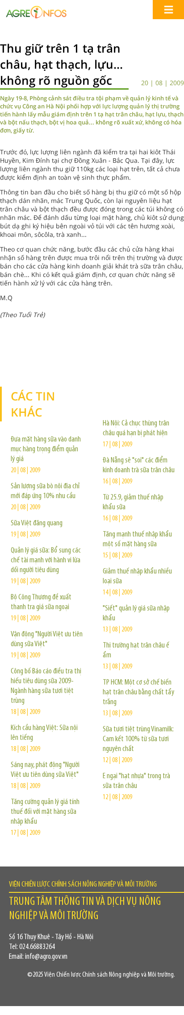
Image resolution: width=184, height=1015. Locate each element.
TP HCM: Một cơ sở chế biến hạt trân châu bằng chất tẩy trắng (138, 692)
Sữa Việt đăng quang (37, 524)
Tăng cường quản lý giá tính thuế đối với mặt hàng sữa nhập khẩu (45, 812)
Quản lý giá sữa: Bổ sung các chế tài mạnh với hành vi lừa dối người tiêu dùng (46, 560)
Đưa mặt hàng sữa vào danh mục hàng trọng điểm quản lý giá (46, 449)
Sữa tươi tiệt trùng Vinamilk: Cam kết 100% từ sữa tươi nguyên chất (138, 739)
